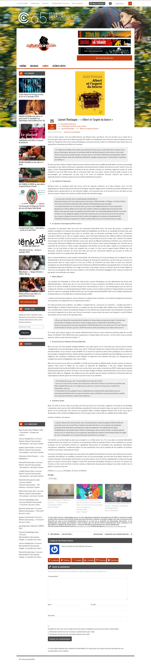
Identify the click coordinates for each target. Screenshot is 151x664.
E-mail (93, 604)
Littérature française (69, 126)
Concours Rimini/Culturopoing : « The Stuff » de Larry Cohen (31, 510)
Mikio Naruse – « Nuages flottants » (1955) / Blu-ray (31, 272)
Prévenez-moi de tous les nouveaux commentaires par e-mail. (72, 632)
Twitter (66, 560)
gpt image (22, 526)
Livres (45, 65)
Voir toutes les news (28, 302)
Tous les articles (22, 3)
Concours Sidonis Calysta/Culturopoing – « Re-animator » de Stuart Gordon (31, 441)
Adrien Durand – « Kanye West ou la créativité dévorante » (112, 534)
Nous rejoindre (98, 3)
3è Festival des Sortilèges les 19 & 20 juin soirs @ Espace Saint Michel (31, 207)
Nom (50, 604)
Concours (45, 3)
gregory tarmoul (25, 447)
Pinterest (102, 560)
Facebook (55, 560)
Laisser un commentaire (72, 132)
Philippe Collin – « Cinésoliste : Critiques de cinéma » (31, 432)
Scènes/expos (58, 65)
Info (110, 3)
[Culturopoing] (41, 54)
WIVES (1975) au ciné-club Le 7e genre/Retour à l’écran (30, 294)
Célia (21, 456)
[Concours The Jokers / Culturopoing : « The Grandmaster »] (104, 51)
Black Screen (23, 430)
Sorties (83, 126)
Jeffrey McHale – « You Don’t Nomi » (61, 534)
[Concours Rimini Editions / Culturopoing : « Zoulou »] (104, 34)
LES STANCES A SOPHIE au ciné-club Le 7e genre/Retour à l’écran (32, 185)
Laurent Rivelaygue (67, 129)
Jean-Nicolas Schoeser (68, 124)
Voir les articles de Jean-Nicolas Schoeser (78, 546)
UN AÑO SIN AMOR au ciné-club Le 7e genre (31, 163)
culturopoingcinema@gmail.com (114, 526)
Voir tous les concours (104, 58)
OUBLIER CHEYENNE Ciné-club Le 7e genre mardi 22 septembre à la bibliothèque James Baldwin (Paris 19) (32, 118)
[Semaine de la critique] (75, 17)
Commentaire (53, 576)
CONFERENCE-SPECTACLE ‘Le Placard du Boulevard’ (31, 141)
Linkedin (90, 560)
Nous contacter (77, 3)
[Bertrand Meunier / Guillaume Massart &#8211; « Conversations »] (61, 491)
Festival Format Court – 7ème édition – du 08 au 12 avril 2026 (31, 229)
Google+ (78, 560)
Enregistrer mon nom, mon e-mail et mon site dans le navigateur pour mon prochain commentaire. (83, 629)
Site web (51, 615)
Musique (34, 65)
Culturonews (35, 3)
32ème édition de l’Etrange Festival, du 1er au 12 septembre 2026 (31, 95)
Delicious (114, 560)
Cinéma (22, 65)
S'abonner (25, 333)
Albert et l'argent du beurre (89, 129)
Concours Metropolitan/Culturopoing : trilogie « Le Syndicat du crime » (30, 537)
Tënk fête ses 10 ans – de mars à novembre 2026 (30, 251)
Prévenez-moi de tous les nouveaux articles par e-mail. (70, 634)
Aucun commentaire (55, 132)
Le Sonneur (58, 471)
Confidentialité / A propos (60, 3)
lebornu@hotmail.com (82, 526)
